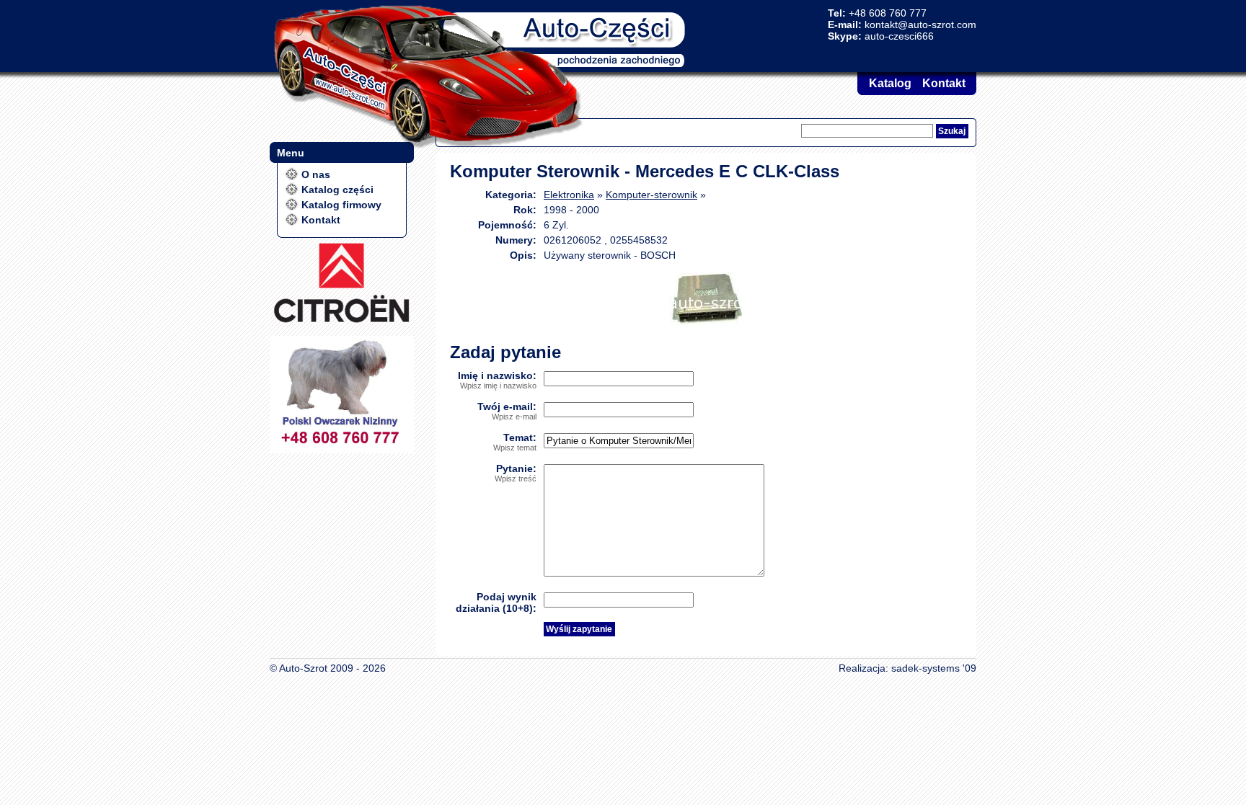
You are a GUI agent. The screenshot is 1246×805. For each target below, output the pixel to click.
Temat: (514, 442)
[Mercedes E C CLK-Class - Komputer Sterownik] (706, 322)
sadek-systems (925, 668)
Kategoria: (510, 194)
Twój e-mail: (506, 411)
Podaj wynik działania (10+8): (496, 602)
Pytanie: (515, 473)
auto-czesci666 (899, 36)
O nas (315, 174)
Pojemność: (507, 225)
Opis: (523, 255)
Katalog (890, 83)
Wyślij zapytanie (579, 629)
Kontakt (944, 83)
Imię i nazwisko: (497, 380)
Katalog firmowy (341, 204)
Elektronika (569, 194)
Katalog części (337, 189)
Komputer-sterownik (651, 194)
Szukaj (952, 131)
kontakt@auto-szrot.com (920, 24)
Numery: (515, 240)
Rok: (524, 209)
